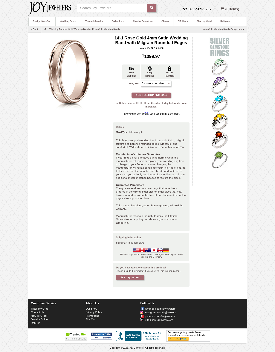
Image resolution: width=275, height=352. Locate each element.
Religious (225, 21)
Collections (118, 21)
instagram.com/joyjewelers (160, 312)
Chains (165, 21)
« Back (34, 29)
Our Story (91, 308)
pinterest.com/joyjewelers (160, 316)
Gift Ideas (183, 21)
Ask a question (130, 277)
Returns (35, 322)
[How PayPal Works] (188, 335)
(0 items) (232, 9)
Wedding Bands (68, 21)
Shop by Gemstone (142, 21)
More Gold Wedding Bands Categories (222, 29)
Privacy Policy (94, 312)
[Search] (152, 8)
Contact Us (37, 312)
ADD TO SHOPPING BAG (151, 94)
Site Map (91, 319)
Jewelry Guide (39, 319)
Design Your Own (42, 21)
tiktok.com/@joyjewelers (159, 319)
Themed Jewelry (94, 21)
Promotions (92, 315)
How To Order (39, 315)
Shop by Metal (204, 21)
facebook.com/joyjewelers (160, 308)
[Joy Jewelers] (49, 8)
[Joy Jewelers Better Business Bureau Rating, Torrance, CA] (139, 336)
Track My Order (40, 308)
